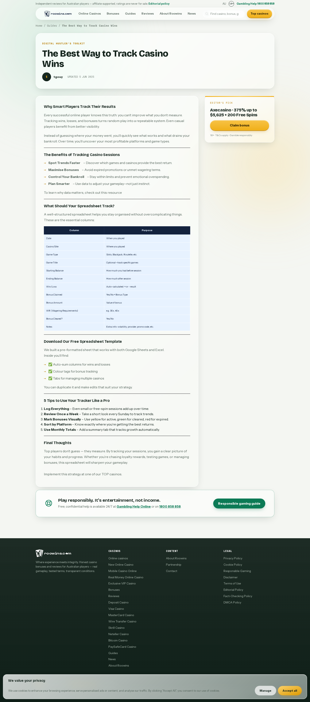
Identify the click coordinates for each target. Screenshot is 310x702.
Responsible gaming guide (239, 503)
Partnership (173, 564)
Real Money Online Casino (125, 577)
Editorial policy (159, 3)
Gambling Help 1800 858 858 (255, 3)
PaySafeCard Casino (122, 646)
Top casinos (259, 13)
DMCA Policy (232, 602)
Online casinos (118, 558)
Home (39, 25)
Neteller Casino (118, 634)
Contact (171, 571)
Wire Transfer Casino (122, 621)
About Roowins (171, 13)
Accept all (290, 690)
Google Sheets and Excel (144, 350)
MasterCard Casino (121, 615)
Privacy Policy (233, 558)
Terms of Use (232, 583)
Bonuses (113, 13)
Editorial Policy (233, 589)
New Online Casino (120, 564)
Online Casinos (89, 13)
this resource (111, 192)
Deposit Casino (118, 602)
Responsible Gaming (237, 571)
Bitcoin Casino (118, 640)
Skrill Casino (116, 627)
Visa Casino (116, 608)
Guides (130, 13)
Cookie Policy (233, 564)
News (192, 13)
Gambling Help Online (134, 506)
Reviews (148, 13)
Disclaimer (231, 577)
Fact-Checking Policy (238, 596)
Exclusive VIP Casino (122, 583)
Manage (265, 690)
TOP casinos (111, 474)
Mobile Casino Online (122, 571)
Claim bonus (239, 125)
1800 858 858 (170, 506)
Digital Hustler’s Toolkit (63, 43)
